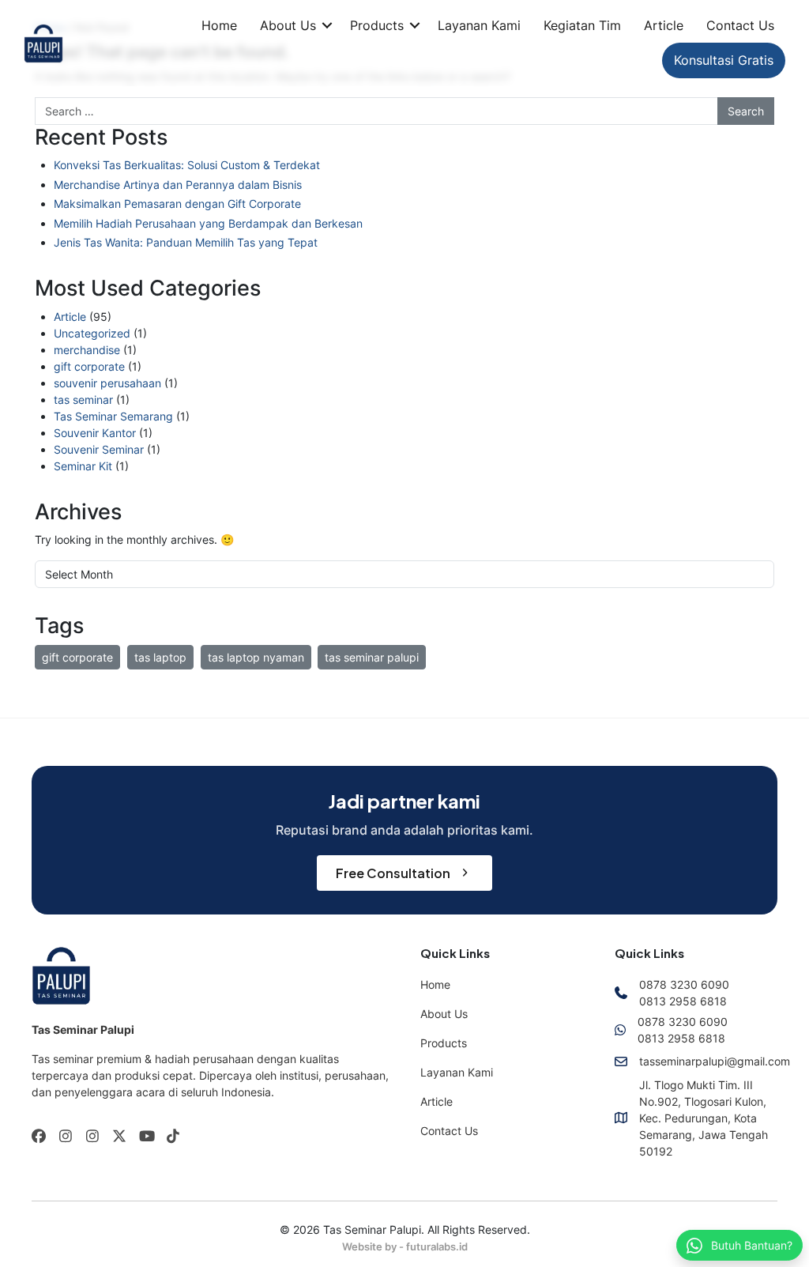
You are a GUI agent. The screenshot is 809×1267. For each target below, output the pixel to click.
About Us (288, 25)
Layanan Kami (479, 25)
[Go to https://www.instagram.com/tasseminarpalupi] (65, 1137)
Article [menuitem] (436, 1101)
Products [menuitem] (443, 1043)
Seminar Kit (83, 466)
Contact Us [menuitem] (449, 1130)
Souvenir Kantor (95, 432)
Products (377, 25)
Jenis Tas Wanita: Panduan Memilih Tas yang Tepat (186, 242)
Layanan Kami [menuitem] (456, 1072)
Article (663, 25)
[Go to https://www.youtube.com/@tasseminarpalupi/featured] (146, 1137)
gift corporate (89, 366)
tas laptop (160, 657)
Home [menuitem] (435, 984)
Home (219, 25)
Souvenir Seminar (99, 449)
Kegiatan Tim (582, 25)
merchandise (87, 349)
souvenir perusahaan (107, 383)
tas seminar (83, 399)
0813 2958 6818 (683, 1001)
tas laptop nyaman (256, 657)
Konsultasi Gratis (723, 60)
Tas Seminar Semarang (113, 416)
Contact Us (740, 25)
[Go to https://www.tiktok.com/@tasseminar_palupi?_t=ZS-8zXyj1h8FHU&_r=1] (173, 1137)
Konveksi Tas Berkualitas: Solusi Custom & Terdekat (187, 165)
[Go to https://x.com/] (119, 1137)
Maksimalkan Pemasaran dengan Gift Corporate (177, 203)
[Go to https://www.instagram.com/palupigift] (92, 1137)
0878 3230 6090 (684, 984)
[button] (327, 25)
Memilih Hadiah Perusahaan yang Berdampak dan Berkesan (208, 223)
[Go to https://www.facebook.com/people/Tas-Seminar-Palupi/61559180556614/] (39, 1137)
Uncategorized (92, 333)
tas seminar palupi (372, 657)
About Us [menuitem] (444, 1013)
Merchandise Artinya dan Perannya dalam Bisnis (178, 184)
